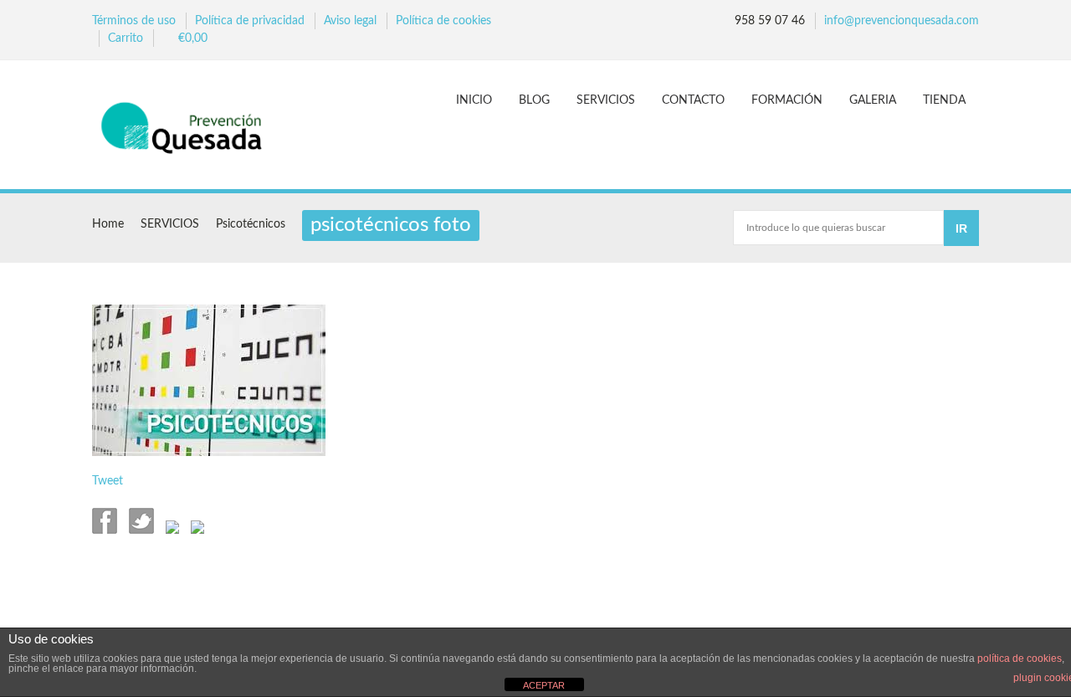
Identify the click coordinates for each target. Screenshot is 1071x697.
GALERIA (872, 100)
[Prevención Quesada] (189, 126)
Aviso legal (350, 21)
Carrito (125, 38)
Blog (534, 100)
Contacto (693, 100)
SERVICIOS (605, 100)
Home (108, 224)
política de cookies (1019, 658)
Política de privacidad (250, 21)
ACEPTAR (544, 685)
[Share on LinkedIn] (195, 530)
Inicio (474, 100)
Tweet (107, 481)
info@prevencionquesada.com (901, 21)
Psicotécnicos (250, 224)
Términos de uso (134, 21)
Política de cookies (443, 21)
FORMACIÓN (786, 100)
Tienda (944, 100)
